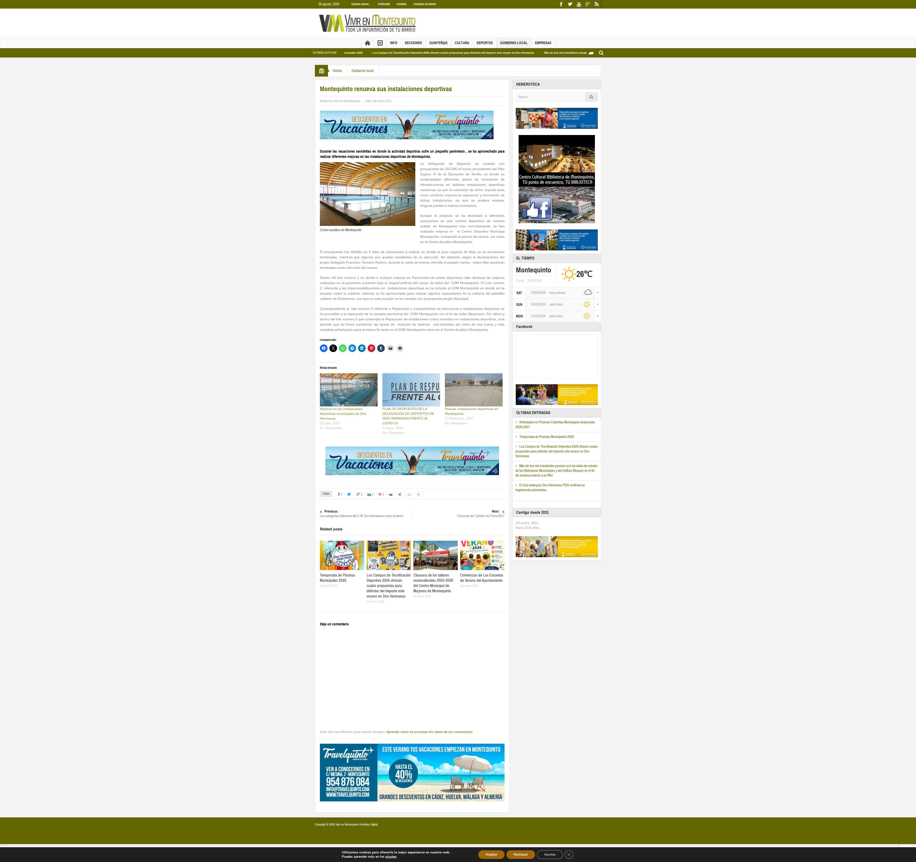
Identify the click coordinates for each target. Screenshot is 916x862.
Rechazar (521, 854)
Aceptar (491, 854)
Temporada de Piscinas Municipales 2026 (337, 578)
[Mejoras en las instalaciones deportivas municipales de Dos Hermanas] (349, 389)
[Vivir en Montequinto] (368, 23)
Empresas (543, 43)
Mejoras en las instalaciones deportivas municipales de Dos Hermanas (343, 413)
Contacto (401, 4)
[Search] (591, 97)
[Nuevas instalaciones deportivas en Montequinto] (474, 389)
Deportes (485, 43)
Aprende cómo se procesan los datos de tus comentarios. (430, 732)
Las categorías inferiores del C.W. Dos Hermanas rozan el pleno (361, 513)
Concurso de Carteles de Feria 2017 (481, 513)
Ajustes (550, 854)
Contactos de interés (424, 4)
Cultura (462, 43)
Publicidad (384, 4)
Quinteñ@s (438, 43)
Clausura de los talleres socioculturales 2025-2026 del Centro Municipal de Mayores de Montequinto (433, 583)
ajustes (390, 857)
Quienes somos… (361, 4)
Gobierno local (514, 43)
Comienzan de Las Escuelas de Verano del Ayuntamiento (481, 578)
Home (337, 70)
